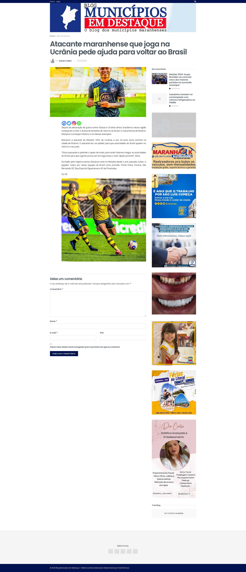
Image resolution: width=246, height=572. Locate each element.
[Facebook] (64, 123)
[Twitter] (69, 123)
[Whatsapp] (79, 123)
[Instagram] (74, 123)
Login (58, 1)
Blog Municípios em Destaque (67, 568)
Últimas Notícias (63, 36)
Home (52, 1)
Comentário (56, 289)
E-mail (54, 332)
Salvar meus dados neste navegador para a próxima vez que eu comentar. (85, 347)
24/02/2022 (82, 61)
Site (102, 332)
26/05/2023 (175, 89)
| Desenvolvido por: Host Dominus (116, 568)
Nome (53, 321)
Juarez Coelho (65, 61)
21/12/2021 (174, 106)
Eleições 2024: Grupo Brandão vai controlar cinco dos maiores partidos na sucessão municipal (180, 79)
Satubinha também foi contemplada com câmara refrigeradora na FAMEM (182, 98)
